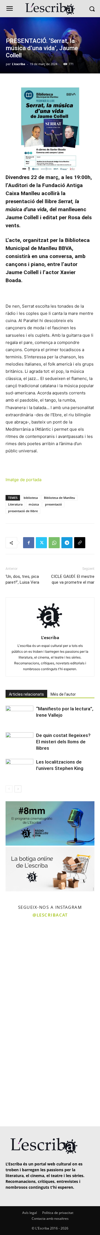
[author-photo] (50, 629)
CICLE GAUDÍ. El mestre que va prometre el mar (72, 579)
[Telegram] (66, 542)
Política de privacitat (57, 1212)
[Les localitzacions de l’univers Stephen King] (19, 768)
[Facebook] (28, 542)
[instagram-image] (24, 945)
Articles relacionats (26, 694)
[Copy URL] (79, 542)
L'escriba (18, 64)
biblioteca (31, 498)
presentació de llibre (23, 511)
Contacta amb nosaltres (50, 1218)
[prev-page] (9, 788)
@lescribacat (50, 915)
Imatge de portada (23, 479)
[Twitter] (41, 542)
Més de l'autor (63, 694)
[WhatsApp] (54, 542)
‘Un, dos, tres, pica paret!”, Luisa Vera (22, 579)
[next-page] (17, 788)
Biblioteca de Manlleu (59, 498)
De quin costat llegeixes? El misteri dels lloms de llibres (63, 742)
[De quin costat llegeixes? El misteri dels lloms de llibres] (19, 741)
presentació (53, 504)
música (34, 504)
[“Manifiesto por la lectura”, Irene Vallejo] (19, 715)
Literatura (15, 504)
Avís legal (29, 1212)
